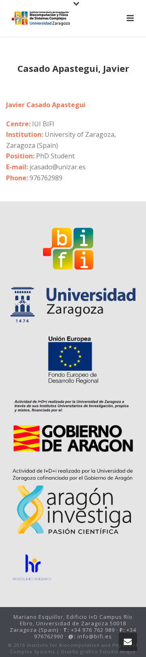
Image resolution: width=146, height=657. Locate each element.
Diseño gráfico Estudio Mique (98, 651)
